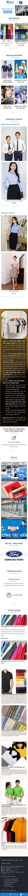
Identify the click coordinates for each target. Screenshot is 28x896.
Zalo (23, 894)
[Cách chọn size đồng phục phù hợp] (14, 650)
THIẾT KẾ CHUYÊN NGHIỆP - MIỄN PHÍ (14, 479)
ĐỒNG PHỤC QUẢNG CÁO (7, 107)
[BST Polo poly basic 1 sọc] (6, 32)
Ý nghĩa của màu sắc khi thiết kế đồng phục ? (14, 694)
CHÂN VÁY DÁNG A (14, 291)
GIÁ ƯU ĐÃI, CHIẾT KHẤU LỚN (14, 537)
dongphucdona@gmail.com (11, 870)
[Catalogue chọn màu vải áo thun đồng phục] (14, 619)
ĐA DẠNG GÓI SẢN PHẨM (14, 499)
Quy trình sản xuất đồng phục (11, 879)
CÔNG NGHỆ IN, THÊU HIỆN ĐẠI (14, 518)
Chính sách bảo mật (8, 886)
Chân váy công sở (7, 213)
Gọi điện (5, 894)
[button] (9, 48)
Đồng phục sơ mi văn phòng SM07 (14, 200)
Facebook (14, 894)
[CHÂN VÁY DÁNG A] (14, 271)
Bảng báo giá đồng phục (9, 882)
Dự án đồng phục (8, 884)
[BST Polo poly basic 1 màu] (21, 32)
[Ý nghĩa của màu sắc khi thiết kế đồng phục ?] (14, 681)
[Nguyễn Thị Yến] (9, 595)
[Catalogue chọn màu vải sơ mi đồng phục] (14, 717)
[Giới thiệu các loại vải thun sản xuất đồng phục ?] (14, 829)
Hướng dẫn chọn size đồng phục (11, 880)
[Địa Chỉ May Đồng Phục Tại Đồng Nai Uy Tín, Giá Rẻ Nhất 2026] (14, 791)
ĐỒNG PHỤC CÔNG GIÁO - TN (21, 81)
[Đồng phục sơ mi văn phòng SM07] (14, 181)
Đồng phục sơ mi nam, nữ (10, 124)
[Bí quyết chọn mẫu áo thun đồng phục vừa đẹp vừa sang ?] (14, 753)
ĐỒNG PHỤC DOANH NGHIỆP (7, 81)
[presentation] (1, 33)
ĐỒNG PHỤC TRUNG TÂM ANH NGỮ (20, 107)
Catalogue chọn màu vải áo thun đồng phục (13, 626)
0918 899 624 (8, 869)
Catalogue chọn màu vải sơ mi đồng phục (13, 731)
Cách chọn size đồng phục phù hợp (12, 661)
